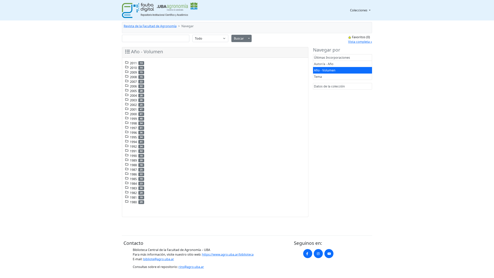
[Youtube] (328, 253)
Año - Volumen (324, 70)
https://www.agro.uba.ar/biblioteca (228, 254)
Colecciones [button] (359, 10)
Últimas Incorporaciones (332, 57)
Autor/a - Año (323, 64)
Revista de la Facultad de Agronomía (150, 26)
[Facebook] (307, 253)
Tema (318, 77)
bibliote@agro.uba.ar (158, 259)
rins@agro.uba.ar (191, 267)
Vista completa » (360, 42)
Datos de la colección (329, 86)
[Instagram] (318, 253)
